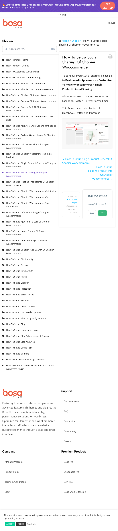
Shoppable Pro (71, 471)
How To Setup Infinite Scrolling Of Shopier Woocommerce (27, 214)
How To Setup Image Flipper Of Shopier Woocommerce (26, 233)
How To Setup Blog (15, 324)
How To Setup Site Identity (19, 259)
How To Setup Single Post (19, 347)
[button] (109, 23)
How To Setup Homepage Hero (21, 330)
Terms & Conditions (15, 481)
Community (70, 431)
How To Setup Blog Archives (20, 341)
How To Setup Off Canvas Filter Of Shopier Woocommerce (27, 146)
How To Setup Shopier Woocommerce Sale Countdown (28, 205)
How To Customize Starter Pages (22, 71)
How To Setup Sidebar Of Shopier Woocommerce (31, 95)
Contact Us (69, 421)
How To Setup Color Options (20, 306)
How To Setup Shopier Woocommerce (25, 83)
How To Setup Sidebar (17, 282)
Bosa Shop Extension (75, 491)
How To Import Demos (17, 65)
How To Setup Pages (16, 276)
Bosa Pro (68, 461)
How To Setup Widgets (17, 353)
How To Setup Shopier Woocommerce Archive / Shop (30, 118)
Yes (102, 213)
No (92, 213)
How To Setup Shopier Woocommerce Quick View (31, 191)
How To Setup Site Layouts (19, 270)
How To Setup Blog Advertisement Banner (27, 336)
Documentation (72, 401)
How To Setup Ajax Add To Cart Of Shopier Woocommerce (28, 223)
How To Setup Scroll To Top (20, 294)
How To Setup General (17, 265)
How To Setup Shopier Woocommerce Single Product (29, 155)
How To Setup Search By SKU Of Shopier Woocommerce (26, 109)
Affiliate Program (14, 461)
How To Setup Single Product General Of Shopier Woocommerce (31, 165)
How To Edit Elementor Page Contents (25, 359)
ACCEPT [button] (10, 524)
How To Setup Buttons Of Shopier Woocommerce (31, 101)
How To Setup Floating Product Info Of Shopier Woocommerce (30, 183)
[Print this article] (110, 56)
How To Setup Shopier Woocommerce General (29, 89)
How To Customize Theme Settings (24, 77)
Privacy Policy (12, 471)
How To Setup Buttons (17, 300)
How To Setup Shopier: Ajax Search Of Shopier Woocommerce (30, 251)
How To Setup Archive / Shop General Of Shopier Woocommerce (31, 127)
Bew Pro (68, 481)
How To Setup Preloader (18, 288)
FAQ (66, 411)
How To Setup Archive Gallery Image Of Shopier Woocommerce (30, 137)
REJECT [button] (21, 524)
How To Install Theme (17, 59)
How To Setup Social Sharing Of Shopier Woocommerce (26, 174)
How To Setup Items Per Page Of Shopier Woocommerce (27, 242)
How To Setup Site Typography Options (26, 318)
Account (68, 441)
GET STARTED (108, 6)
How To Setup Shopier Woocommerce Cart (28, 197)
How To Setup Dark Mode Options (23, 312)
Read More (32, 524)
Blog (7, 491)
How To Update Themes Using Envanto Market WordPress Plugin (30, 367)
